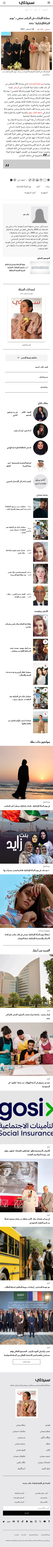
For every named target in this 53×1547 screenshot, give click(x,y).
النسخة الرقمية (26, 345)
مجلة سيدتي (20, 1425)
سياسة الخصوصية (33, 1535)
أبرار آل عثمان (18, 430)
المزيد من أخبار (41, 950)
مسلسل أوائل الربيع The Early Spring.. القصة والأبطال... (18, 674)
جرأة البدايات (44, 387)
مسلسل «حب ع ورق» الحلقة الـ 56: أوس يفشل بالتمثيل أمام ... (15, 508)
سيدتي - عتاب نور (43, 29)
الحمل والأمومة (19, 1502)
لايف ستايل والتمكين (41, 1493)
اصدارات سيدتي (44, 1462)
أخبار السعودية (30, 193)
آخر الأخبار (21, 1469)
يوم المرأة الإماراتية (36, 84)
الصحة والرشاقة (19, 1493)
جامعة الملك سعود (35, 113)
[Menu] (49, 2)
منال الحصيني (11, 481)
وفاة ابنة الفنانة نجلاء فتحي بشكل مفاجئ (18, 625)
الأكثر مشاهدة (41, 611)
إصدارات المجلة (26, 289)
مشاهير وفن (43, 1497)
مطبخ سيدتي (45, 1431)
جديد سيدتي (42, 495)
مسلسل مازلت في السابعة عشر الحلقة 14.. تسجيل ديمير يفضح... (16, 530)
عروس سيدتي (45, 1456)
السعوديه (44, 193)
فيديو (47, 1425)
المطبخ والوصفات (18, 1497)
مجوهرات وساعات (44, 930)
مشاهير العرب (29, 552)
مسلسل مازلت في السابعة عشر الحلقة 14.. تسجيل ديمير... (20, 698)
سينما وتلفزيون (28, 508)
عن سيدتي (21, 1437)
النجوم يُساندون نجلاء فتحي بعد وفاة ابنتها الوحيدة (17, 573)
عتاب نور (26, 214)
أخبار (38, 187)
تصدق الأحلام (43, 377)
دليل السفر (46, 1469)
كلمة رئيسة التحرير (29, 358)
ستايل (48, 1444)
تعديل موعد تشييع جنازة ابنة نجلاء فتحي (15, 552)
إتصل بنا (16, 1535)
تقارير (48, 1450)
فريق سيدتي (20, 1450)
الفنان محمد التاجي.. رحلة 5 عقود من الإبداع (16, 595)
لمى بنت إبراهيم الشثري (12, 414)
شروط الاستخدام (45, 1535)
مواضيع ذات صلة (40, 742)
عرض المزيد (26, 1361)
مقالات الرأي (43, 403)
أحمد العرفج (9, 465)
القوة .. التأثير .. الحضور (41, 367)
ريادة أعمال (46, 802)
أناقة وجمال (43, 1502)
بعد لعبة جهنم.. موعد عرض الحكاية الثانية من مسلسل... (20, 650)
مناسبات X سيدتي (19, 1431)
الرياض (16, 87)
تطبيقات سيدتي (19, 1456)
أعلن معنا (24, 1535)
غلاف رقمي (21, 1462)
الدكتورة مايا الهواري (13, 447)
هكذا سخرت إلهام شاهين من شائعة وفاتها (19, 722)
